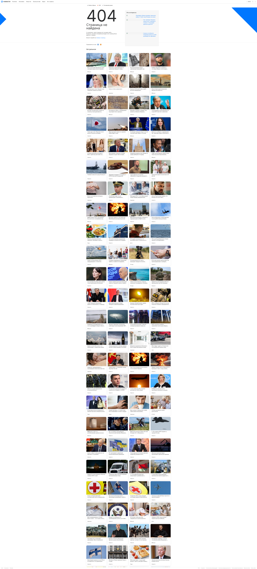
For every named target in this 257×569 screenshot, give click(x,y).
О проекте (203, 568)
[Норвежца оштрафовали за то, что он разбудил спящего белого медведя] (96, 320)
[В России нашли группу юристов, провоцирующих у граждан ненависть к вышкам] (161, 256)
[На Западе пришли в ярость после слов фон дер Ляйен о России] (139, 127)
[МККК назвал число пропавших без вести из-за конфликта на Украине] (96, 213)
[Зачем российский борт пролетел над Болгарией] (161, 491)
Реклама (11, 568)
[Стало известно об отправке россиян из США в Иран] (139, 384)
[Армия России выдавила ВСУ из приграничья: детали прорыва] (161, 277)
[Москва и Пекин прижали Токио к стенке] (118, 555)
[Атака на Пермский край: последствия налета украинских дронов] (96, 491)
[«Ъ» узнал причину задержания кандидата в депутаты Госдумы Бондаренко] (118, 234)
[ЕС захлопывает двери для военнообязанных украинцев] (118, 448)
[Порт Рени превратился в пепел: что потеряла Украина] (139, 363)
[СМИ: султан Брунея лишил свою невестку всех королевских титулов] (161, 149)
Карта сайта (253, 568)
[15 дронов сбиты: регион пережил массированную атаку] (118, 470)
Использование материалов (237, 568)
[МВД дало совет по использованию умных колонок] (96, 427)
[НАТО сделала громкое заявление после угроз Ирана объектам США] (161, 320)
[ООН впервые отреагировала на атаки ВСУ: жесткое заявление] (161, 106)
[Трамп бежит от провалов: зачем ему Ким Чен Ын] (118, 363)
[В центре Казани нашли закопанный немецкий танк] (139, 63)
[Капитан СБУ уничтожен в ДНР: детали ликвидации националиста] (139, 84)
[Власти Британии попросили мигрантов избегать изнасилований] (161, 84)
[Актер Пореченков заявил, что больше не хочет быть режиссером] (161, 192)
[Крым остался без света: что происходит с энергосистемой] (96, 341)
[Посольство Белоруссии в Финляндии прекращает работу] (118, 491)
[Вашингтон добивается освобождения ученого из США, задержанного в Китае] (118, 513)
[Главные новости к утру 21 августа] (96, 170)
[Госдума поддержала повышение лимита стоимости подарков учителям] (118, 256)
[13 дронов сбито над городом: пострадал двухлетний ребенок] (139, 491)
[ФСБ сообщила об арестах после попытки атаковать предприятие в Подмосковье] (161, 299)
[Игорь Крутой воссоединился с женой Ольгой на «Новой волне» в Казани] (96, 406)
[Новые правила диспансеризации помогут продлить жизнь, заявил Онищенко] (118, 277)
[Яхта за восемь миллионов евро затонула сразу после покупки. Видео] (96, 63)
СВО (100, 5)
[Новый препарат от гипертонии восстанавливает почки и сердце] (118, 406)
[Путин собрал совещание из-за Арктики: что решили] (96, 448)
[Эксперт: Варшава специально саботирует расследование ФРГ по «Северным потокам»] (118, 320)
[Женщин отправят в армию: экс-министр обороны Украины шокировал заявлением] (139, 106)
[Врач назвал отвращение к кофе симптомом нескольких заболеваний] (139, 406)
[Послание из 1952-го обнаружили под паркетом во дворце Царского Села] (118, 106)
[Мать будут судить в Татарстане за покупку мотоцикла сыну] (161, 341)
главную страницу (100, 37)
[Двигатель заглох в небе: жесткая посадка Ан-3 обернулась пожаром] (139, 427)
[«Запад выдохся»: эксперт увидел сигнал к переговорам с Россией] (118, 341)
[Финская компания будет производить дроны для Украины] (161, 448)
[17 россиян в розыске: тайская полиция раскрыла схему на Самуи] (139, 320)
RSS (199, 568)
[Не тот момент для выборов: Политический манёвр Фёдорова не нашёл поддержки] (118, 427)
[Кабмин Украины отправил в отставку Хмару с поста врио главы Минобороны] (161, 63)
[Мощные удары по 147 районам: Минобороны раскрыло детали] (118, 213)
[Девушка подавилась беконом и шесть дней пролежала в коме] (139, 341)
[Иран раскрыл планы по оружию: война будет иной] (118, 127)
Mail (2, 568)
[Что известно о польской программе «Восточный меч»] (96, 534)
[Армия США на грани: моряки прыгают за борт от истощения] (139, 534)
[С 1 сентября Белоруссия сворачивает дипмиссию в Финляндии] (139, 470)
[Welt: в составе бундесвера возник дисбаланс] (96, 384)
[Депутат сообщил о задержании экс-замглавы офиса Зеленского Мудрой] (161, 127)
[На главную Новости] (6, 1)
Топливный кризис (108, 5)
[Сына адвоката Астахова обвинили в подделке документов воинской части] (139, 170)
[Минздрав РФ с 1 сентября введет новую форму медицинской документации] (139, 192)
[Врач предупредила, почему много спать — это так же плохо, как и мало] (96, 513)
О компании (6, 568)
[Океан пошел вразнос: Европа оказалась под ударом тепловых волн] (139, 277)
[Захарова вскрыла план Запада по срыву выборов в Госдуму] (139, 149)
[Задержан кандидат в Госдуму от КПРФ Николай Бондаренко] (118, 170)
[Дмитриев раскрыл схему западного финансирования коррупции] (118, 299)
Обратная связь (247, 568)
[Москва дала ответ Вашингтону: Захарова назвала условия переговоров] (96, 84)
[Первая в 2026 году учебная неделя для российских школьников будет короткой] (161, 513)
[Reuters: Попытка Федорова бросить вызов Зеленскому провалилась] (118, 534)
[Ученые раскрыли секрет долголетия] (161, 406)
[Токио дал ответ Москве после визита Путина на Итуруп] (96, 127)
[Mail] (2, 1)
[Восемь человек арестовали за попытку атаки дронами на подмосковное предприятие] (96, 106)
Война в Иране (92, 5)
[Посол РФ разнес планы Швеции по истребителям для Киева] (161, 213)
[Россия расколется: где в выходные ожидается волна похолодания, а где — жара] (139, 256)
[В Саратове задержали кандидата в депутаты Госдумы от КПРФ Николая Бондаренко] (118, 384)
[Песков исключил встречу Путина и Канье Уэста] (161, 555)
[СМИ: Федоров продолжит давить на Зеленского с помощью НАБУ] (96, 299)
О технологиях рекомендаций (211, 568)
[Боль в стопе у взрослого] (118, 84)
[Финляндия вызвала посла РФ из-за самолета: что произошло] (96, 555)
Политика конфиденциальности (224, 568)
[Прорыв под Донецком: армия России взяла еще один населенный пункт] (139, 299)
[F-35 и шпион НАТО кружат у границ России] (161, 427)
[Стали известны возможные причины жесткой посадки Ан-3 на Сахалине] (161, 470)
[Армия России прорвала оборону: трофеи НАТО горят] (96, 470)
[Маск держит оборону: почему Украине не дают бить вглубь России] (118, 149)
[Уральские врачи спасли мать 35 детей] (161, 170)
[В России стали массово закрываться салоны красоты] (139, 513)
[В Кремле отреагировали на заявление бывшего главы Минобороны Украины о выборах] (118, 63)
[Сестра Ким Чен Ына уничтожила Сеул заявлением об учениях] (96, 277)
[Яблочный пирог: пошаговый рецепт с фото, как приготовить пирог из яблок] (139, 555)
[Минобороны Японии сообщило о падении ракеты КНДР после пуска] (139, 213)
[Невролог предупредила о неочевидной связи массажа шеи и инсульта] (96, 363)
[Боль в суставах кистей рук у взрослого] (96, 192)
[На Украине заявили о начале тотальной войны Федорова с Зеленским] (161, 534)
